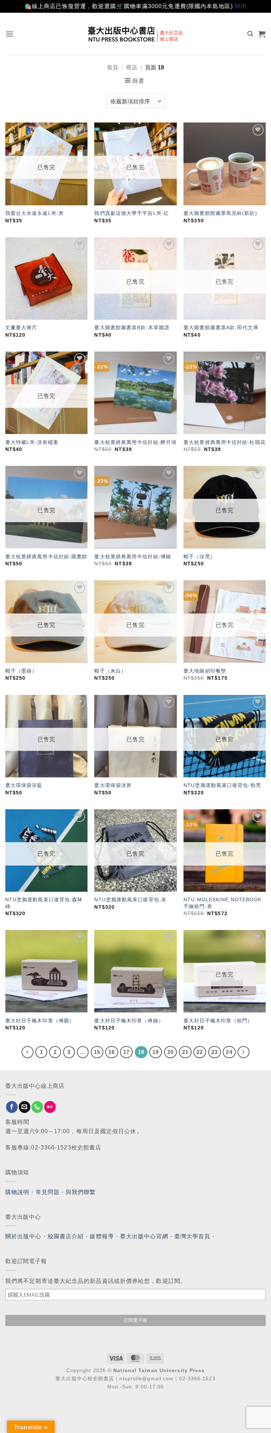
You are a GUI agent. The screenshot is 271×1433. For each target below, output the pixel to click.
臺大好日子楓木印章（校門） (218, 1020)
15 (97, 1052)
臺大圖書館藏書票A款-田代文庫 (221, 327)
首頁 (112, 67)
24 (229, 1052)
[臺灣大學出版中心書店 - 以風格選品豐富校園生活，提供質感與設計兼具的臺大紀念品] (136, 34)
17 (126, 1052)
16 (111, 1052)
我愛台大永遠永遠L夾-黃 (34, 213)
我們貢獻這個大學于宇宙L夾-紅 (131, 213)
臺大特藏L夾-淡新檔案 (32, 442)
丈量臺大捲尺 (21, 327)
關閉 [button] (241, 6)
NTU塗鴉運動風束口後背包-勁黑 (222, 785)
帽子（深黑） (199, 556)
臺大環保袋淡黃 (113, 785)
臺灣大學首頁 (192, 1236)
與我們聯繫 (81, 1192)
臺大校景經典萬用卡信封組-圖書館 (46, 556)
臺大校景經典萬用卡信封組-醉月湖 (135, 442)
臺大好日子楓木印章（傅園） (39, 1020)
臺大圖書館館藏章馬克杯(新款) (220, 213)
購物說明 (17, 1192)
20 (170, 1052)
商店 (131, 67)
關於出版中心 (23, 1236)
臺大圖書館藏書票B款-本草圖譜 (131, 327)
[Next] (243, 1052)
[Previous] (28, 1052)
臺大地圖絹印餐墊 (204, 671)
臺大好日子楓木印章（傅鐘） (128, 1020)
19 (155, 1052)
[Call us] (37, 1107)
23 (214, 1052)
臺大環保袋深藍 (24, 785)
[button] (9, 33)
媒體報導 (102, 1236)
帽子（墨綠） (21, 671)
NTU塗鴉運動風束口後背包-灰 (130, 899)
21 (185, 1052)
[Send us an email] (24, 1107)
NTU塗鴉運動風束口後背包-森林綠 (44, 903)
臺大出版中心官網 (144, 1236)
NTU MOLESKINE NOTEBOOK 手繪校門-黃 (222, 903)
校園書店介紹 (66, 1236)
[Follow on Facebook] (12, 1107)
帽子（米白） (110, 671)
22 (200, 1052)
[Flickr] (50, 1107)
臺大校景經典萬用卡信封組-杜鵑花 (224, 442)
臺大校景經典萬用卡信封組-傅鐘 (132, 556)
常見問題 (48, 1192)
